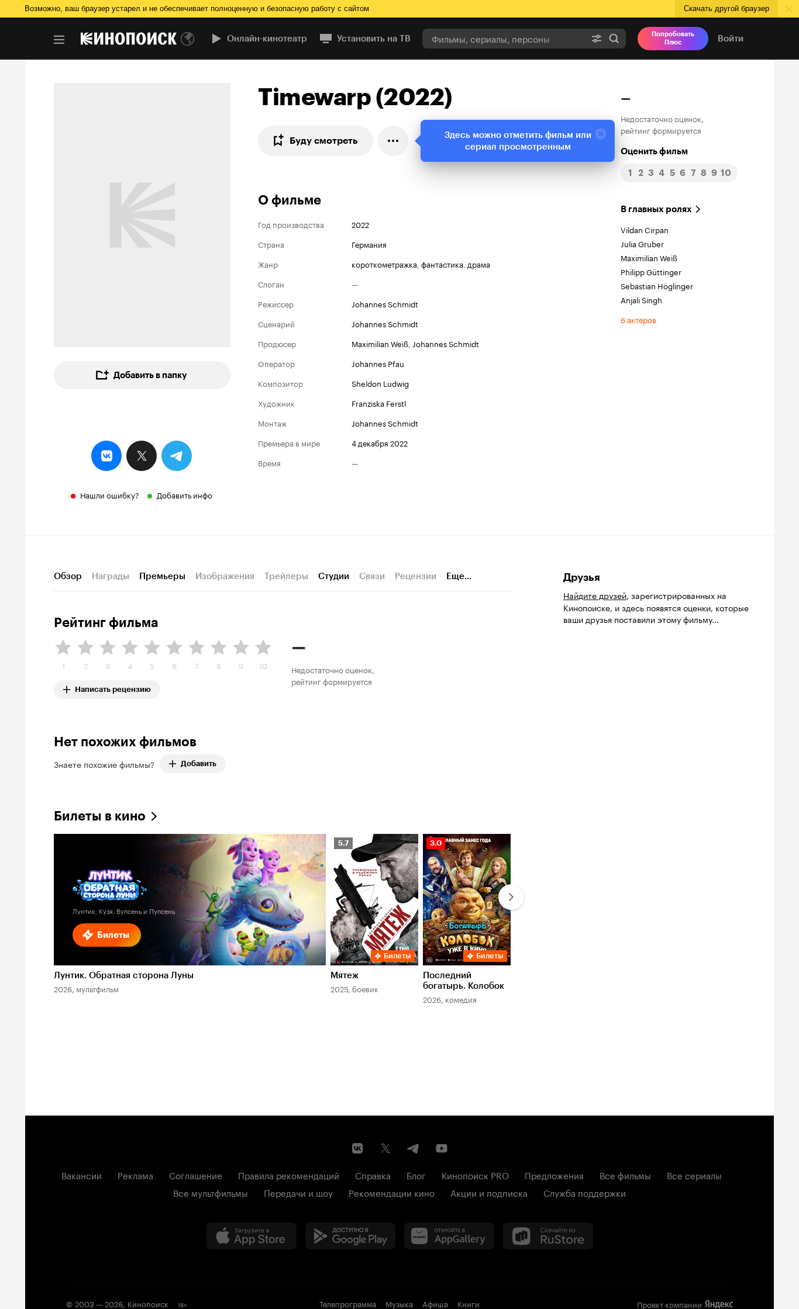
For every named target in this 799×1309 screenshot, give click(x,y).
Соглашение (195, 1175)
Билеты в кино (100, 816)
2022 (360, 224)
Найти (614, 38)
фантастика (442, 263)
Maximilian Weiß (380, 343)
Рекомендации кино (392, 1192)
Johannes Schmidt (385, 303)
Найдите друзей (594, 594)
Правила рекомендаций (288, 1175)
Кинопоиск (148, 1303)
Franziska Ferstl (379, 402)
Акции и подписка (489, 1192)
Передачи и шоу (298, 1192)
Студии (333, 576)
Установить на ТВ (374, 38)
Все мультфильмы (210, 1192)
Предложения (554, 1175)
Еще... (458, 576)
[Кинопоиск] (129, 39)
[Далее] (511, 897)
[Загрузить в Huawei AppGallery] (449, 1236)
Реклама (135, 1175)
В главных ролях (656, 209)
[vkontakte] (106, 456)
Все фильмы (625, 1175)
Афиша (435, 1303)
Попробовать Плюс (673, 38)
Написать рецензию (113, 687)
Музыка (399, 1303)
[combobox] (503, 38)
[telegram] (176, 456)
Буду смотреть (324, 140)
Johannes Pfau (378, 363)
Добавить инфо (184, 494)
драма (478, 263)
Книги (468, 1303)
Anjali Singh (641, 299)
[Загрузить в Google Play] (350, 1236)
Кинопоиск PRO (475, 1175)
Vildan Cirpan (645, 229)
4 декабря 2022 (380, 442)
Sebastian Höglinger (657, 285)
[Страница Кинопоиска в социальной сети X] (385, 1148)
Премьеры (162, 576)
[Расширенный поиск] (596, 38)
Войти (730, 38)
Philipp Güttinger (651, 271)
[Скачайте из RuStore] (548, 1236)
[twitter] (141, 456)
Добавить (198, 763)
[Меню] (59, 40)
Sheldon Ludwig (380, 383)
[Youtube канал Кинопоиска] (442, 1148)
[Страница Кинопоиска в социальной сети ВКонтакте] (357, 1148)
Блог (416, 1175)
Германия (369, 244)
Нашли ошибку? (109, 494)
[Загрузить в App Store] (251, 1236)
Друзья (581, 577)
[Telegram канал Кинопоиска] (414, 1148)
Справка (373, 1175)
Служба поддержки (584, 1192)
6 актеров (638, 319)
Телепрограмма (347, 1303)
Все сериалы (694, 1175)
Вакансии (81, 1175)
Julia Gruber (642, 243)
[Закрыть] (601, 134)
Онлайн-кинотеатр (267, 38)
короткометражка (384, 263)
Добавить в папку (150, 375)
